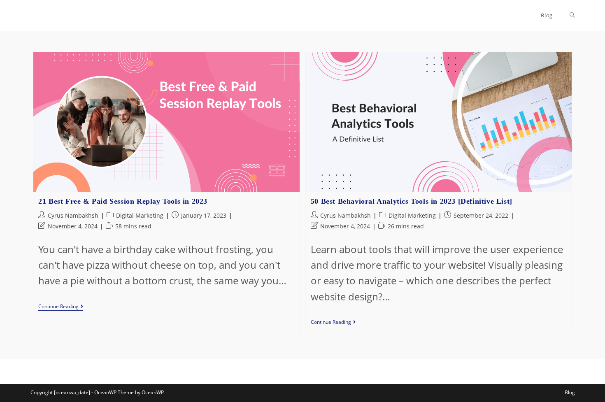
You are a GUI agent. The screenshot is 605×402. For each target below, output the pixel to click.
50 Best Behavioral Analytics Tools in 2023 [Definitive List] (411, 201)
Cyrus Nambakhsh (73, 215)
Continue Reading (60, 307)
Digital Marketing (139, 215)
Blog (570, 392)
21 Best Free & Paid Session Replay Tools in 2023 (122, 201)
